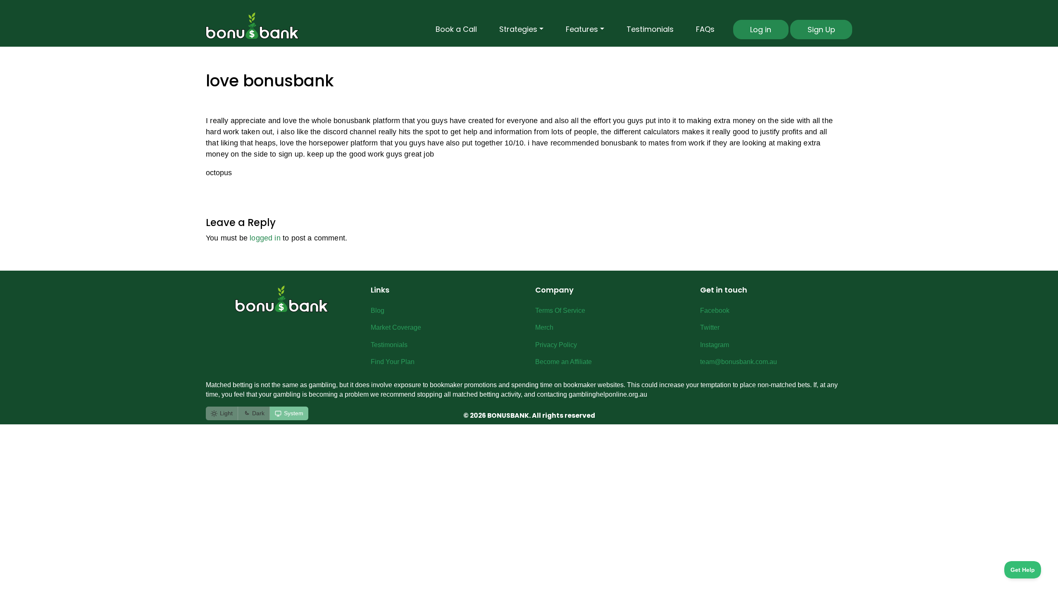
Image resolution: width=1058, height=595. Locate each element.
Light (226, 413)
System (293, 413)
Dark (258, 413)
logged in (265, 238)
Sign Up (821, 29)
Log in (760, 29)
